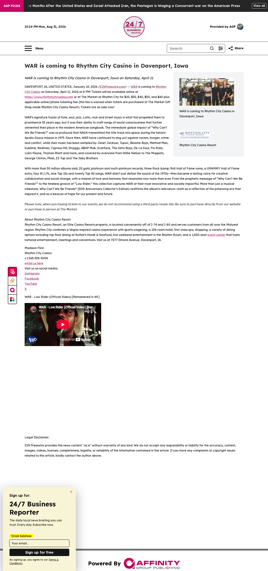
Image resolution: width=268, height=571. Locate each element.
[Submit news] (12, 271)
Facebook (32, 278)
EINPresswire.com (112, 86)
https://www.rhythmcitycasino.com (49, 97)
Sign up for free (39, 552)
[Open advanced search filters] (220, 48)
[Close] (71, 491)
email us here (34, 263)
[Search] (211, 48)
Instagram (32, 273)
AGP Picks (12, 6)
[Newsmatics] (12, 299)
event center (216, 235)
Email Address (21, 536)
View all (259, 5)
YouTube (31, 284)
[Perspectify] (12, 281)
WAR (134, 86)
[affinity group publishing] (12, 290)
